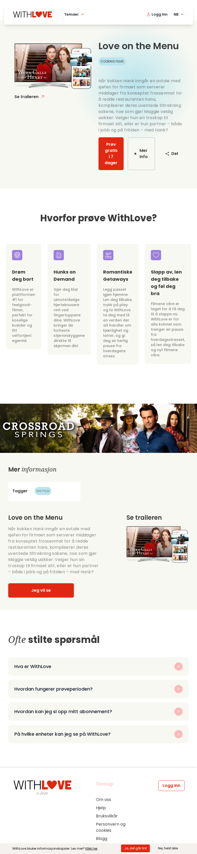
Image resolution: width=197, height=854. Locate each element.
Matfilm (43, 491)
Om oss (103, 800)
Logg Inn (171, 785)
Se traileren (26, 97)
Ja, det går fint (135, 848)
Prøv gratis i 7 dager (111, 153)
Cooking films (112, 61)
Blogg (101, 838)
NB (176, 14)
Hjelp (101, 808)
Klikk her (91, 848)
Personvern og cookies (110, 827)
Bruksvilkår (107, 816)
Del (174, 154)
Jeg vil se (41, 590)
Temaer (71, 14)
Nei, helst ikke (168, 848)
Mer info (144, 154)
